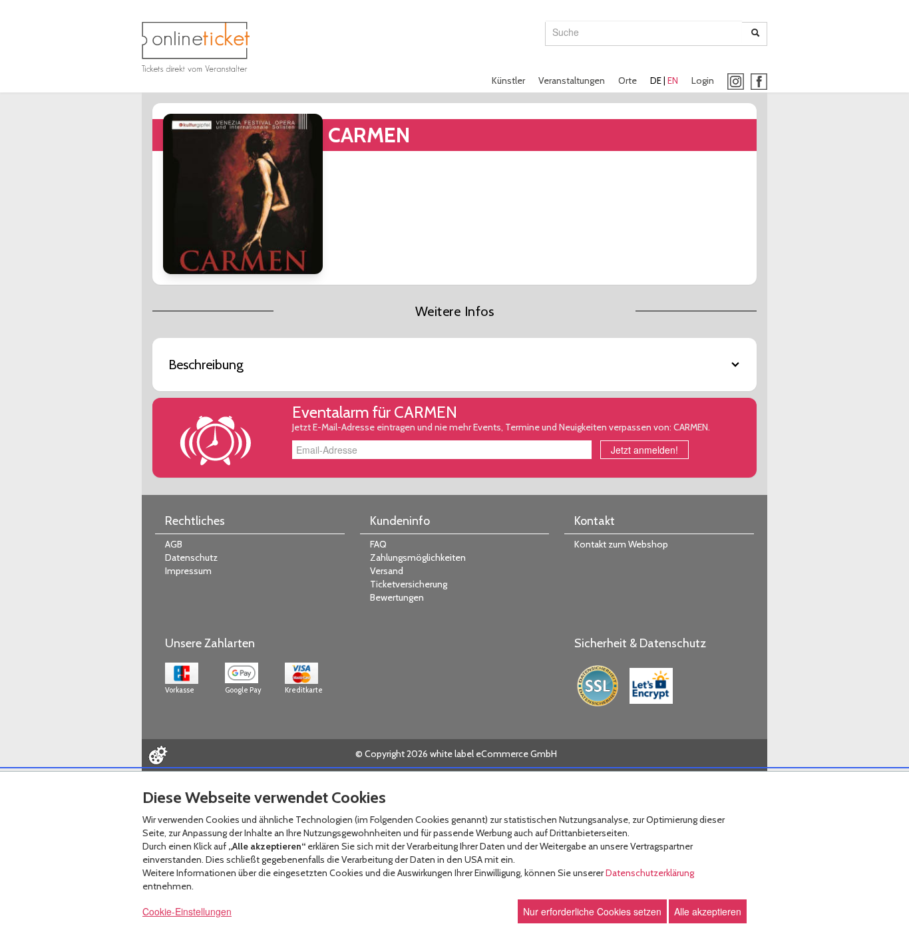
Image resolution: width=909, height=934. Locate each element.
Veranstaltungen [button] (571, 80)
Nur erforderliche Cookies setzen (592, 911)
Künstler (508, 80)
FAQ (378, 544)
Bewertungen (397, 597)
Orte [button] (627, 80)
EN (672, 80)
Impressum (188, 571)
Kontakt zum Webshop (621, 544)
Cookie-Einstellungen (187, 911)
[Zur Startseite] (195, 46)
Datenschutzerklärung (650, 873)
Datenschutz (191, 557)
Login (702, 80)
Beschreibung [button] (206, 365)
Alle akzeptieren (707, 911)
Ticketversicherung (408, 584)
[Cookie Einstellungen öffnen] (158, 755)
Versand (386, 571)
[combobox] (644, 32)
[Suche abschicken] (755, 34)
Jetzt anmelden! (644, 449)
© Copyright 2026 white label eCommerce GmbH (456, 754)
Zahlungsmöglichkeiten (418, 557)
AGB (173, 544)
